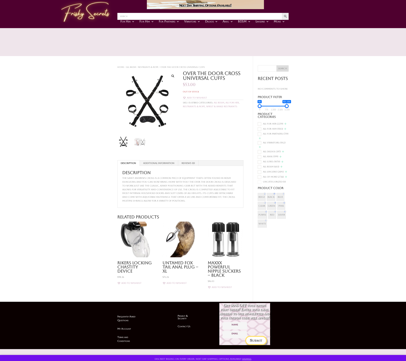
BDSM (242, 21)
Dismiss (246, 359)
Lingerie (260, 21)
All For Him (273, 129)
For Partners (167, 21)
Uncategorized (274, 181)
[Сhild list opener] (285, 124)
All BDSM (131, 67)
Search (282, 68)
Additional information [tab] (158, 163)
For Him (144, 21)
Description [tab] (128, 163)
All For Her (232, 102)
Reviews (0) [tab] (188, 163)
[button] (173, 76)
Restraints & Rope (148, 67)
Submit (256, 340)
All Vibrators (274, 142)
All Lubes (271, 161)
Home (120, 67)
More (277, 21)
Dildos (209, 21)
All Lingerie (273, 171)
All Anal (270, 156)
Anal (226, 21)
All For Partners (275, 133)
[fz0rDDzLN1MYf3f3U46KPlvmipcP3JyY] (225, 47)
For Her (125, 21)
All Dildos (272, 151)
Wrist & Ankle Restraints (221, 106)
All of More (273, 176)
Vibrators (190, 21)
